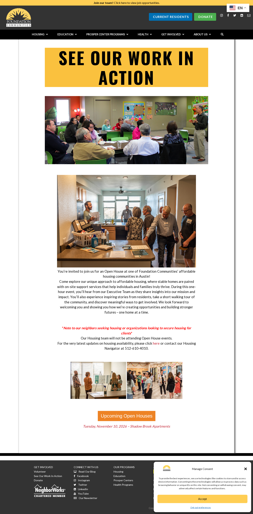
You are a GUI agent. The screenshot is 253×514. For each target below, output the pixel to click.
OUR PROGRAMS (124, 467)
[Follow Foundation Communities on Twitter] (234, 15)
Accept (202, 498)
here (156, 343)
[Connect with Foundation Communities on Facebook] (228, 15)
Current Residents (171, 17)
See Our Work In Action (48, 476)
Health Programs (123, 484)
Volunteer (40, 471)
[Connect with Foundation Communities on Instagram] (221, 15)
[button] (245, 469)
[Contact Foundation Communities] (248, 15)
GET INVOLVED (43, 467)
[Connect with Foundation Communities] (241, 15)
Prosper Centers (123, 480)
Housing (118, 471)
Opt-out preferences (200, 507)
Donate (205, 17)
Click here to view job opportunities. (127, 2)
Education (119, 476)
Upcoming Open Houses (126, 416)
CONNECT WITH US (86, 467)
